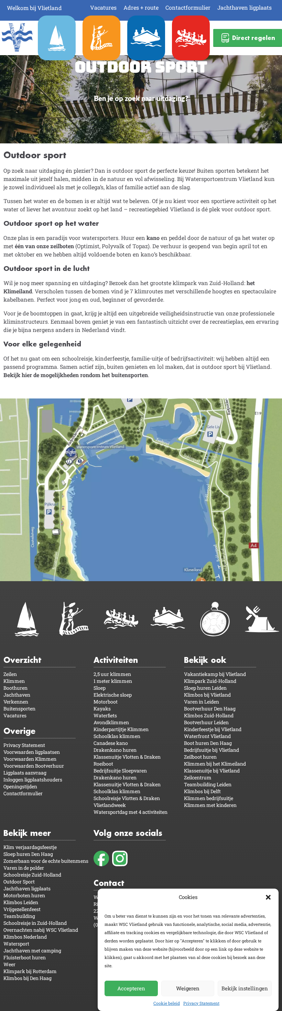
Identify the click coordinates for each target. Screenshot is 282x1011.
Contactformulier (187, 7)
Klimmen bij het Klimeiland (215, 763)
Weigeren (187, 988)
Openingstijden (20, 786)
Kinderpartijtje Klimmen (121, 729)
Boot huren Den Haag (208, 743)
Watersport (16, 943)
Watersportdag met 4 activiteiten (130, 812)
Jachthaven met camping (32, 950)
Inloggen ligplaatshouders (32, 779)
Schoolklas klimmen (117, 736)
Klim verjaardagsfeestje (30, 847)
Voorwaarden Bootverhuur (33, 765)
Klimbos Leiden (20, 902)
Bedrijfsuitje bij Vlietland (211, 750)
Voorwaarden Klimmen (29, 759)
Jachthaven (16, 694)
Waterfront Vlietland (207, 736)
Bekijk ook (205, 660)
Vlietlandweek (110, 805)
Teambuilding (19, 916)
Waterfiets (105, 715)
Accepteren (131, 988)
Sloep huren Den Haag (28, 854)
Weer (9, 964)
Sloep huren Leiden (205, 688)
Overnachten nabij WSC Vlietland (40, 930)
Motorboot (106, 701)
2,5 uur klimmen (112, 674)
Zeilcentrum (197, 777)
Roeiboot (103, 763)
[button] (268, 897)
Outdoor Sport (19, 881)
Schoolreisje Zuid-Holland (32, 874)
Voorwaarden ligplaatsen (31, 752)
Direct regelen (253, 37)
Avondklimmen (111, 722)
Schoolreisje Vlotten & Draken (127, 798)
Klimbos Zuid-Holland (209, 715)
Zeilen (10, 674)
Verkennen (15, 701)
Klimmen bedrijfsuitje (208, 798)
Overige (19, 731)
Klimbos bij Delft (202, 791)
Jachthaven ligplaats (244, 7)
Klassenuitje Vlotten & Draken (127, 757)
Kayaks (102, 708)
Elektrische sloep (113, 694)
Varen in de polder (23, 868)
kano (152, 237)
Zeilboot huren (200, 757)
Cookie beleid (166, 1003)
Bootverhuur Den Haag (210, 708)
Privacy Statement (201, 1003)
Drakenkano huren (115, 750)
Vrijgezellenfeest (22, 909)
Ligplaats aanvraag (24, 772)
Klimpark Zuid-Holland (210, 681)
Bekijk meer (27, 833)
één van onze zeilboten (44, 246)
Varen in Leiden (201, 701)
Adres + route (141, 7)
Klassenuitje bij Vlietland (212, 770)
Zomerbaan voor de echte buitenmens (45, 861)
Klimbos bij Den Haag (27, 978)
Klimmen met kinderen (210, 805)
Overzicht (22, 660)
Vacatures (103, 7)
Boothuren (15, 688)
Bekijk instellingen (244, 988)
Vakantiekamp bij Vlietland (215, 674)
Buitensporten (19, 708)
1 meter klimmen (113, 681)
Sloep (100, 688)
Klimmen (14, 681)
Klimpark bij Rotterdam (30, 971)
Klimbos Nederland (25, 936)
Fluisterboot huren (24, 957)
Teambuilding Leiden (207, 784)
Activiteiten (116, 660)
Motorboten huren (24, 895)
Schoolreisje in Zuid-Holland (35, 923)
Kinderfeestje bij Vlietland (212, 729)
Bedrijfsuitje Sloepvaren (120, 770)
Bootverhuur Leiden (206, 722)
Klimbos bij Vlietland (207, 694)
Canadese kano (111, 743)
